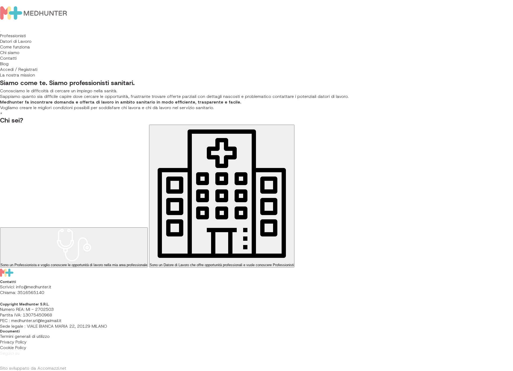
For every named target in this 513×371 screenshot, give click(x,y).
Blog (4, 64)
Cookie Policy (13, 347)
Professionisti (13, 36)
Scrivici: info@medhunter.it (25, 287)
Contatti (8, 58)
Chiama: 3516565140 (22, 292)
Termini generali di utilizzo (25, 336)
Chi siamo (10, 52)
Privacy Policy (13, 342)
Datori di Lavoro (16, 41)
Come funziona (15, 47)
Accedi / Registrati (18, 69)
